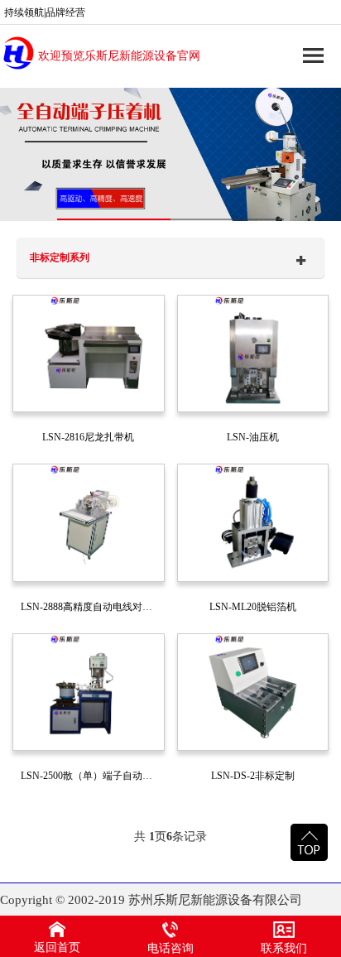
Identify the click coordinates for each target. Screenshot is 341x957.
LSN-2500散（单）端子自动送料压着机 (93, 775)
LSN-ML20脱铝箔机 (252, 607)
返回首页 (57, 947)
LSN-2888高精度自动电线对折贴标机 (93, 607)
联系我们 (284, 948)
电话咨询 (170, 948)
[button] (113, 219)
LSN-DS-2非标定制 (253, 775)
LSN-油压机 (253, 437)
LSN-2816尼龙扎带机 (88, 437)
